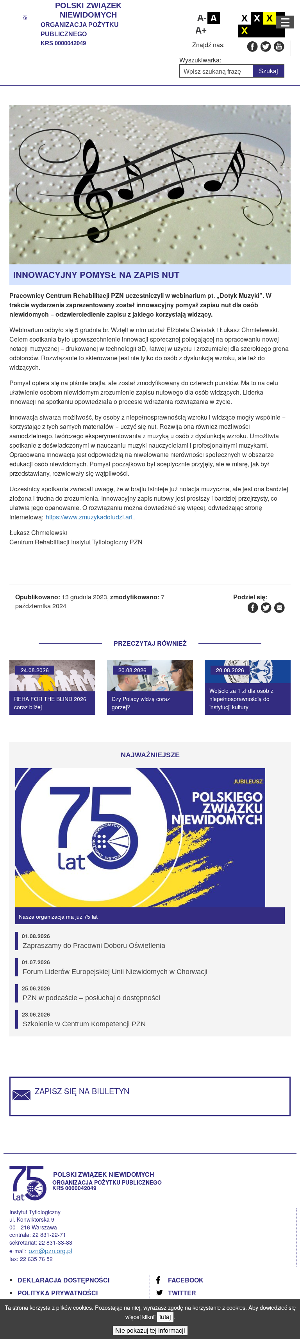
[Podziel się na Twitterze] (265, 607)
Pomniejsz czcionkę (201, 17)
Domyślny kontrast (244, 18)
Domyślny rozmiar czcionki (213, 17)
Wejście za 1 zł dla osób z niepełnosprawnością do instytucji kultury (241, 699)
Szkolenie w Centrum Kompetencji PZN (84, 1024)
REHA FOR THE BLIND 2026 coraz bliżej (50, 703)
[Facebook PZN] (252, 46)
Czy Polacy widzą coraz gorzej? (141, 703)
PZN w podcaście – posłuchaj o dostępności (91, 998)
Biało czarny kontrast (257, 18)
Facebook (186, 1279)
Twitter (182, 1292)
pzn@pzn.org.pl (50, 1250)
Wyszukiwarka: (200, 60)
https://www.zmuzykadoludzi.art (89, 516)
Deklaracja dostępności (63, 1279)
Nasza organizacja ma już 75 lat (58, 917)
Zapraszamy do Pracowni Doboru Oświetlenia (94, 945)
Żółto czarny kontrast (244, 30)
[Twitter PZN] (265, 46)
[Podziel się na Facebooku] (252, 607)
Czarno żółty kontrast (269, 18)
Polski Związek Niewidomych (88, 10)
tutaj (165, 1316)
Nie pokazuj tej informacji (150, 1330)
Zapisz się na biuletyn (82, 1090)
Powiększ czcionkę (201, 30)
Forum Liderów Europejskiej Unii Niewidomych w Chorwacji (115, 972)
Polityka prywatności (58, 1292)
